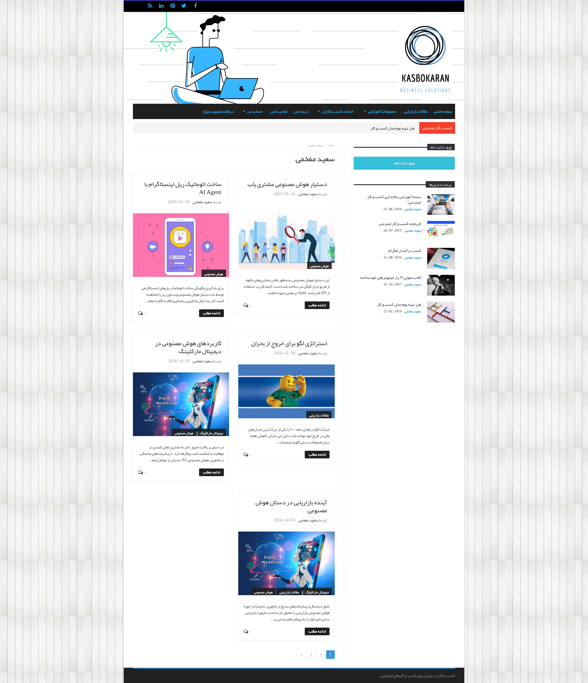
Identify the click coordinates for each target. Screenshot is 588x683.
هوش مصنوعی (319, 266)
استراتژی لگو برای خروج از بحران (289, 343)
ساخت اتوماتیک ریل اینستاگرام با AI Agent (182, 188)
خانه (331, 145)
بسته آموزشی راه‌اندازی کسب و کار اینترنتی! (394, 199)
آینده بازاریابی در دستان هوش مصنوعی (291, 506)
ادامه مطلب (317, 305)
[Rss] (150, 6)
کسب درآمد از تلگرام (404, 251)
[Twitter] (184, 6)
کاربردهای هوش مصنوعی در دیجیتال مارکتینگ (188, 347)
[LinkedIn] (161, 6)
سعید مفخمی (308, 194)
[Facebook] (195, 6)
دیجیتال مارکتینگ (211, 433)
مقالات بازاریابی (319, 415)
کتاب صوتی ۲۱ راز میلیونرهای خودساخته (390, 278)
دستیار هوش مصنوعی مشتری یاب (287, 184)
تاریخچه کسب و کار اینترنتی (400, 224)
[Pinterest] (172, 6)
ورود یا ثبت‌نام (404, 163)
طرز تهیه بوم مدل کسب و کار (393, 128)
